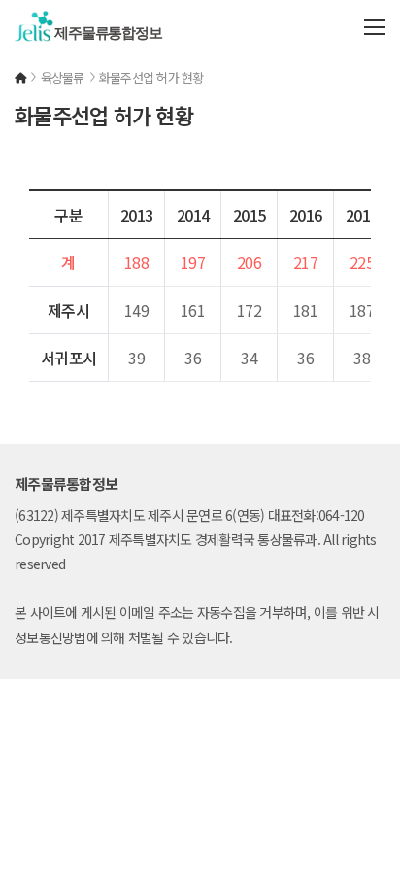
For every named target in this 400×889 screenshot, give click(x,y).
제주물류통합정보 (104, 33)
